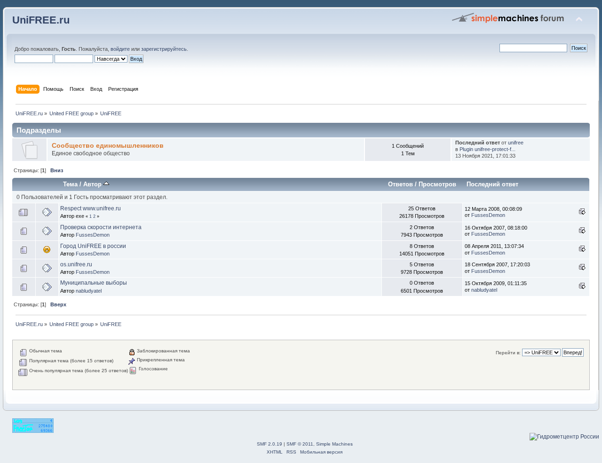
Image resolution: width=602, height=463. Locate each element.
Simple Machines (334, 444)
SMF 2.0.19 (269, 444)
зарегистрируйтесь (164, 49)
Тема (70, 184)
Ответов (400, 184)
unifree (515, 142)
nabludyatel (89, 291)
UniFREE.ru (41, 20)
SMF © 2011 (299, 444)
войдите (120, 49)
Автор (93, 184)
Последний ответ (492, 184)
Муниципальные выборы (93, 282)
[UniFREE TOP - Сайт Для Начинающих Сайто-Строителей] (33, 431)
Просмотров (437, 184)
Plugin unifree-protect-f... (487, 149)
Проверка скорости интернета (101, 227)
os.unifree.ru (76, 264)
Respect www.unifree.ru (90, 208)
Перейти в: (508, 352)
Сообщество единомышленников (108, 145)
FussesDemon (488, 215)
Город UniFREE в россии (93, 246)
